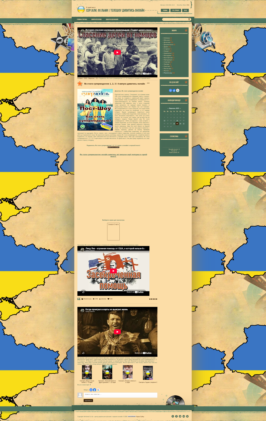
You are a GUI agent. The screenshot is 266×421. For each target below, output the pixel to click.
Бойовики (167, 38)
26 (180, 123)
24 (174, 123)
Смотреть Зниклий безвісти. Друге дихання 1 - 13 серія (107, 381)
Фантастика (167, 68)
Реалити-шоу (87, 299)
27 (183, 123)
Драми (166, 46)
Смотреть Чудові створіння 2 (148, 382)
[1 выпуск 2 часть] (113, 224)
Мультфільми (168, 57)
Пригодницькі (168, 60)
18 (177, 120)
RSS (188, 5)
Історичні (167, 49)
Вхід (185, 10)
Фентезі (166, 71)
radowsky (103, 299)
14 (164, 120)
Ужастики (167, 66)
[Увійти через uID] (91, 389)
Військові (167, 40)
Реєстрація (175, 10)
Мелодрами (167, 55)
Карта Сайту (140, 416)
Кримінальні (167, 53)
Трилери (166, 64)
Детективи (167, 42)
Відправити (88, 400)
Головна (165, 10)
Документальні (168, 44)
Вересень (92, 78)
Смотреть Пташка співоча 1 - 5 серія (128, 381)
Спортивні (167, 62)
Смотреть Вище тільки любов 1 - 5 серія (87, 381)
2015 (85, 78)
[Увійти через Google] (98, 389)
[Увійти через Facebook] (94, 389)
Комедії (166, 51)
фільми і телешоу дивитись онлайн (115, 10)
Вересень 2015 (174, 108)
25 (97, 78)
